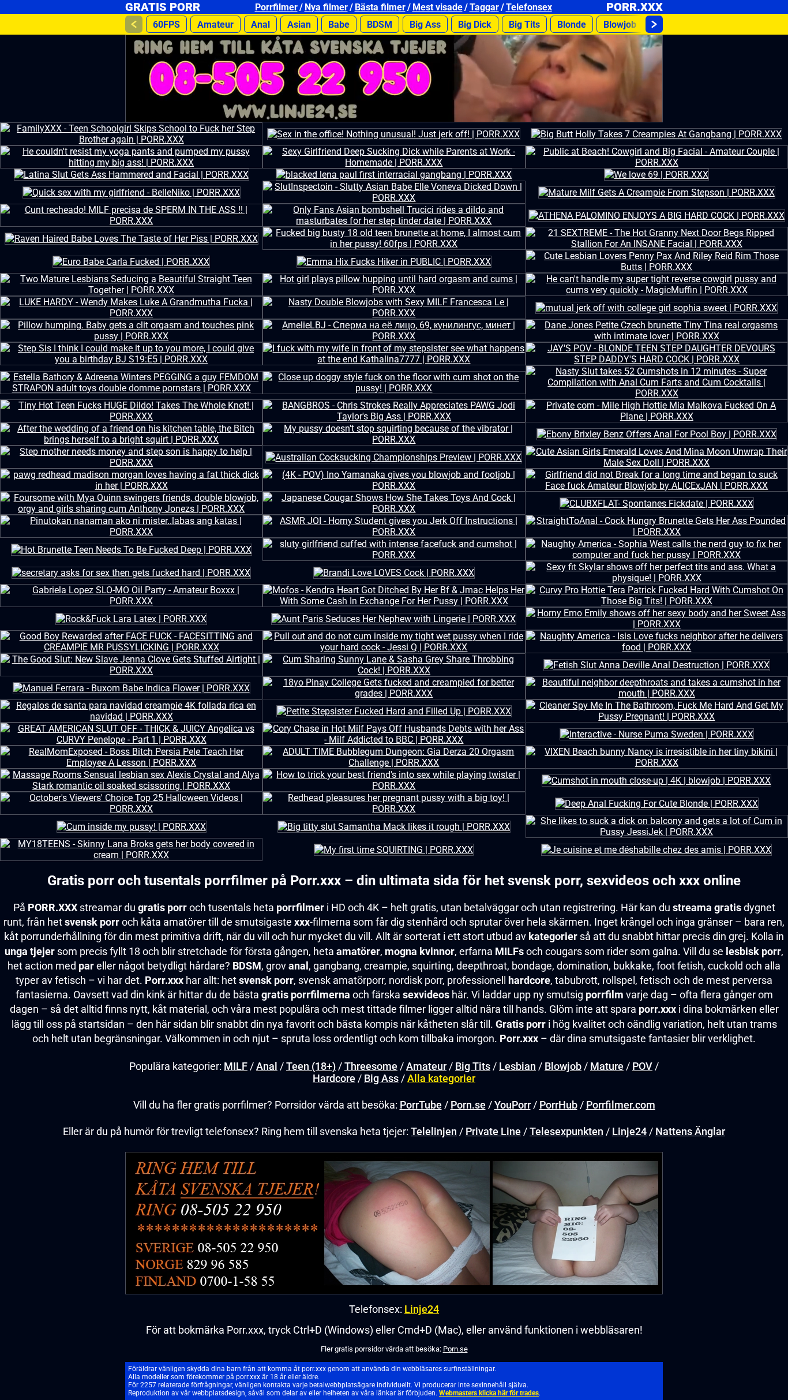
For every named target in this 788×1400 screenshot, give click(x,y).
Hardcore (334, 1078)
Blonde (571, 24)
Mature (607, 1066)
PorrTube (421, 1105)
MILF (235, 1066)
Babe (339, 24)
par (86, 966)
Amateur (215, 24)
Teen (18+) (311, 1066)
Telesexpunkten (566, 1131)
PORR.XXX (634, 7)
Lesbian (517, 1066)
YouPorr (512, 1105)
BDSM (379, 24)
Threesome (370, 1066)
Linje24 (629, 1131)
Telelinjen (434, 1131)
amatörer (358, 951)
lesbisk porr (753, 951)
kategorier (552, 936)
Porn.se (468, 1105)
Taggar (484, 7)
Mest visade (437, 7)
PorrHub (558, 1105)
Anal (260, 24)
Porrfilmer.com (620, 1105)
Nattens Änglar (690, 1131)
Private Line (493, 1131)
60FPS (166, 24)
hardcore (529, 980)
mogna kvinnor (420, 951)
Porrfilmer (276, 7)
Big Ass (425, 24)
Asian (299, 24)
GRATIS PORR (162, 7)
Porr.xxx (315, 881)
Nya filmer (326, 7)
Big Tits (524, 24)
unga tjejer (30, 951)
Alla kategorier (441, 1078)
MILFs (509, 951)
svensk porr (266, 980)
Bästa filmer (380, 7)
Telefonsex (529, 7)
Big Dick (474, 24)
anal (298, 966)
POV (642, 1066)
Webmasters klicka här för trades (489, 1393)
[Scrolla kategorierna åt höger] (654, 24)
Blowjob (619, 24)
